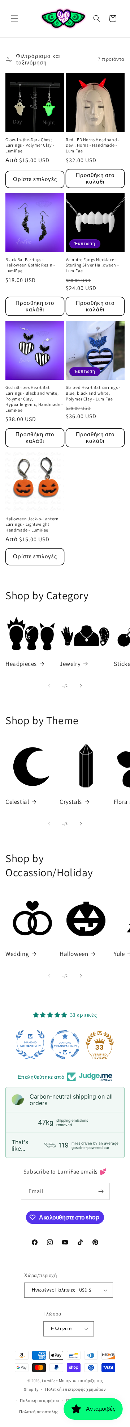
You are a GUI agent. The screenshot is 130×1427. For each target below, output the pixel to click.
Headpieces (21, 664)
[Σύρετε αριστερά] (49, 686)
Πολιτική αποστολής (38, 1411)
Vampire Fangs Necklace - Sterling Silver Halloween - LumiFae (92, 265)
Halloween (74, 954)
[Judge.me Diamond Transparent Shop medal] (65, 1044)
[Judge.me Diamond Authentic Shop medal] (30, 1044)
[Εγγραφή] (101, 1191)
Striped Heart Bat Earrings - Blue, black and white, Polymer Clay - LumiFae (93, 393)
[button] (14, 18)
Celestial (17, 802)
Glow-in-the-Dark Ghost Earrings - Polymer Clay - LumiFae (30, 145)
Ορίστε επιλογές (35, 179)
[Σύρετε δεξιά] (81, 686)
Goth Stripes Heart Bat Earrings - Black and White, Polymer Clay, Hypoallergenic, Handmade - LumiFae (34, 398)
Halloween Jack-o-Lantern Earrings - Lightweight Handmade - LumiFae (31, 524)
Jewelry (70, 664)
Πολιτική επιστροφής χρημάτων (75, 1389)
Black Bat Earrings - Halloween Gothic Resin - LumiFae (30, 265)
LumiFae (50, 1380)
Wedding (17, 954)
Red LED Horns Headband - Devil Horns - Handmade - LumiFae (93, 145)
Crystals (71, 802)
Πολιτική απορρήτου (39, 1400)
